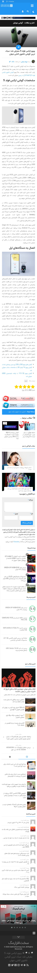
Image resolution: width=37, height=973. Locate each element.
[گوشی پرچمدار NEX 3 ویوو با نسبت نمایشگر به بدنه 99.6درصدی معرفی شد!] (10, 425)
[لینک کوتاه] (9, 62)
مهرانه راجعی (24, 62)
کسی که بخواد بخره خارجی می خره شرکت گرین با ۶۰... (15, 871)
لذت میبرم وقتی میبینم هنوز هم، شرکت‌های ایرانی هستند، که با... (16, 854)
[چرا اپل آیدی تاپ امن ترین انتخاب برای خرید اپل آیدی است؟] (31, 765)
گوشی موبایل (18, 23)
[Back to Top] (18, 937)
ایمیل (16, 514)
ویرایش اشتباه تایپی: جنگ (21, 887)
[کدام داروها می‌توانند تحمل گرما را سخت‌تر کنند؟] (18, 461)
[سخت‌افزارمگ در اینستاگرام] (18, 965)
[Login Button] (22, 11)
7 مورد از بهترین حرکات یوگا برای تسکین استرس (15, 716)
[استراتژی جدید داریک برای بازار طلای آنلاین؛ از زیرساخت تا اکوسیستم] (31, 775)
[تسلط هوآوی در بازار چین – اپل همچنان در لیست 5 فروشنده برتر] (27, 425)
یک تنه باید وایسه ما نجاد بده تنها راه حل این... (15, 838)
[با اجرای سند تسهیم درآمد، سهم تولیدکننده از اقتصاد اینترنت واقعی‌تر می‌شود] (31, 785)
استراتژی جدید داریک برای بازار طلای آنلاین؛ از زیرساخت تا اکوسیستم (15, 775)
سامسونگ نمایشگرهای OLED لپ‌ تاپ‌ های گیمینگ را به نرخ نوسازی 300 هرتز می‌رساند (14, 579)
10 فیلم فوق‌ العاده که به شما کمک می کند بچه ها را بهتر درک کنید (19, 490)
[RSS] (27, 965)
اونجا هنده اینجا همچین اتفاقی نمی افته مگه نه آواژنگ (15, 830)
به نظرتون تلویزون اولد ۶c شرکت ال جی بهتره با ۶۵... (15, 863)
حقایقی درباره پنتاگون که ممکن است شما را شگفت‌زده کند (13, 701)
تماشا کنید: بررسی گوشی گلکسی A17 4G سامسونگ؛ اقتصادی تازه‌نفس (15, 639)
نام (31, 514)
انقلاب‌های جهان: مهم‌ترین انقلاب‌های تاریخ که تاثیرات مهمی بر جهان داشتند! (20, 690)
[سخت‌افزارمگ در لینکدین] (9, 965)
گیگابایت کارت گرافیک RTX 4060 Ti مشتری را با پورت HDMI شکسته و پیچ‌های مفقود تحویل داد (15, 558)
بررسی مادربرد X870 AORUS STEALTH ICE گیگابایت (15, 629)
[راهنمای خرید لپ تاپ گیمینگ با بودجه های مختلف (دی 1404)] (18, 915)
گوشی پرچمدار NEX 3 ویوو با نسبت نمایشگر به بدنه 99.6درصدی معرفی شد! (11, 435)
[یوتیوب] (18, 398)
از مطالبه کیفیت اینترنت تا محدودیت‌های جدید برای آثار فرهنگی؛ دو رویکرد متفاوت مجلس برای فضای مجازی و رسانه (14, 589)
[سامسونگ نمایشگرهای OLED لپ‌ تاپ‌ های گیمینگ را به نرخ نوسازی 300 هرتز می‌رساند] (31, 579)
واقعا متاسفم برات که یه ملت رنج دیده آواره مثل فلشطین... (15, 880)
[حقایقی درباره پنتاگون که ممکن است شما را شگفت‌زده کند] (30, 701)
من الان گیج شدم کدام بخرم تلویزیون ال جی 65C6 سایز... (16, 846)
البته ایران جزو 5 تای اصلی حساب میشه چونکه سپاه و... (16, 895)
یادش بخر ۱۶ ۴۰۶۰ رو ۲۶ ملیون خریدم (18, 822)
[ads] (18, 18)
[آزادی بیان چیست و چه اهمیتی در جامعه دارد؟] (30, 724)
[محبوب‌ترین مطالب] (10, 757)
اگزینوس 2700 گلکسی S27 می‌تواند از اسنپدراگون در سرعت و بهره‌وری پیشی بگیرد (14, 795)
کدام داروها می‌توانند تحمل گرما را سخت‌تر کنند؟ (19, 468)
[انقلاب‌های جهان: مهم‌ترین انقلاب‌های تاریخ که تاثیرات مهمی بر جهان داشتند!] (18, 678)
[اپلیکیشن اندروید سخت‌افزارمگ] (24, 965)
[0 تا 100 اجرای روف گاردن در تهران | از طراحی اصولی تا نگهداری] (30, 708)
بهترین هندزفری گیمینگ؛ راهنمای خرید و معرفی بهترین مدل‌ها (14, 805)
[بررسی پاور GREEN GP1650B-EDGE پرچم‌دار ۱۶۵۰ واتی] (31, 569)
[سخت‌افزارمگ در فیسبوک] (15, 965)
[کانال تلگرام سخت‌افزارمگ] (21, 965)
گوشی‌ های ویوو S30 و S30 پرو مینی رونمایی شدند (17, 364)
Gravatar (16, 542)
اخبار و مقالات (29, 23)
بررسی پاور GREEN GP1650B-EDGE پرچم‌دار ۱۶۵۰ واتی (15, 568)
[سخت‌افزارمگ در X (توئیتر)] (12, 965)
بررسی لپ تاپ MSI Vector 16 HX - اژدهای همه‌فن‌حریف (16, 649)
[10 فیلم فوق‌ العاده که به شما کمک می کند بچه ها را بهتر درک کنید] (18, 482)
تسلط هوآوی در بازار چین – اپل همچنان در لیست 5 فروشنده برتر (29, 434)
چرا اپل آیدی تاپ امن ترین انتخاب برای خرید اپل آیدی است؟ (14, 765)
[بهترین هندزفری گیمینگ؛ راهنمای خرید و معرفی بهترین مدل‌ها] (31, 806)
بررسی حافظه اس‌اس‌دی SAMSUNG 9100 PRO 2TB (14, 619)
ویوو (26, 381)
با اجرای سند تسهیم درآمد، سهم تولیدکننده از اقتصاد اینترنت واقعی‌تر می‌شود (16, 413)
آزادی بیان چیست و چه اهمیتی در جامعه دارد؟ (14, 724)
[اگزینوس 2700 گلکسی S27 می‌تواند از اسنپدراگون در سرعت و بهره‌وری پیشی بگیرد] (31, 796)
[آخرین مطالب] (26, 757)
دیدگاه (30, 500)
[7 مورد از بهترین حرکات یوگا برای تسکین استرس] (30, 716)
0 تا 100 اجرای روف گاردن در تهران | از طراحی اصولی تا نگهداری (13, 708)
